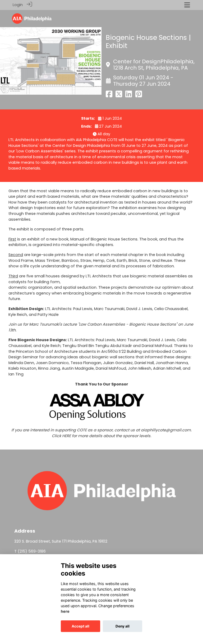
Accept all (80, 626)
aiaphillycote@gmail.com (166, 430)
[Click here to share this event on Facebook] (109, 95)
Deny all (123, 626)
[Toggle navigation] (187, 4)
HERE (66, 435)
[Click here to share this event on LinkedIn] (128, 95)
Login (18, 4)
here (65, 611)
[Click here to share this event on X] (119, 95)
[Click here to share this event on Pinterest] (138, 95)
